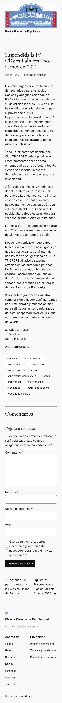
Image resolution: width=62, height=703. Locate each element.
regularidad (13, 387)
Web (8, 525)
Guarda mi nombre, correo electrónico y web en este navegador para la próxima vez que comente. (30, 548)
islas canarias (35, 381)
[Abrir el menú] (7, 38)
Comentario (14, 452)
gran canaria (14, 381)
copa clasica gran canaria (21, 375)
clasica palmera (16, 370)
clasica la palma (16, 364)
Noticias (41, 74)
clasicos (35, 370)
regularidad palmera (18, 393)
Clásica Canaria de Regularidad (23, 31)
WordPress (27, 696)
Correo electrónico (19, 508)
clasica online (39, 364)
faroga (46, 375)
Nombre (12, 492)
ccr (31, 74)
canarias (12, 358)
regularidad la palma (38, 387)
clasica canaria (31, 358)
